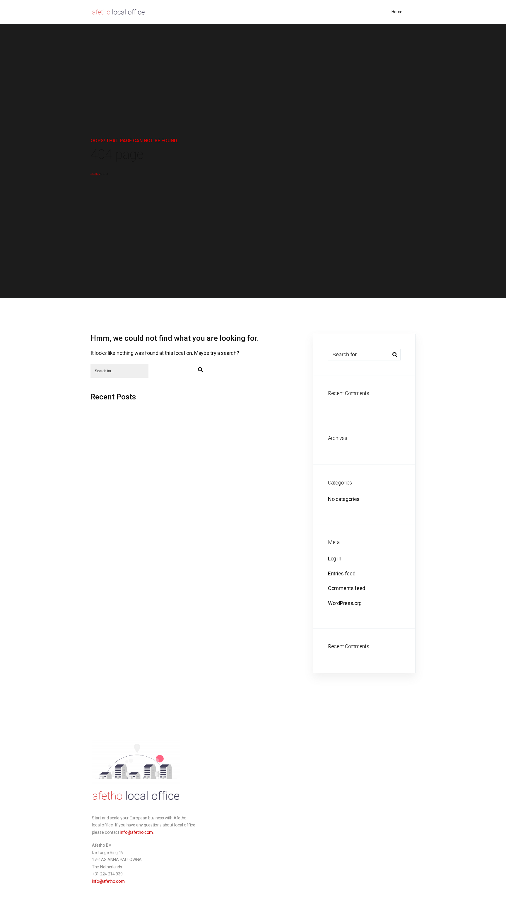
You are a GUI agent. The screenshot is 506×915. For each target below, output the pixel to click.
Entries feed (341, 573)
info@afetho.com (136, 832)
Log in (334, 558)
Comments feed (346, 588)
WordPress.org (345, 603)
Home (397, 11)
